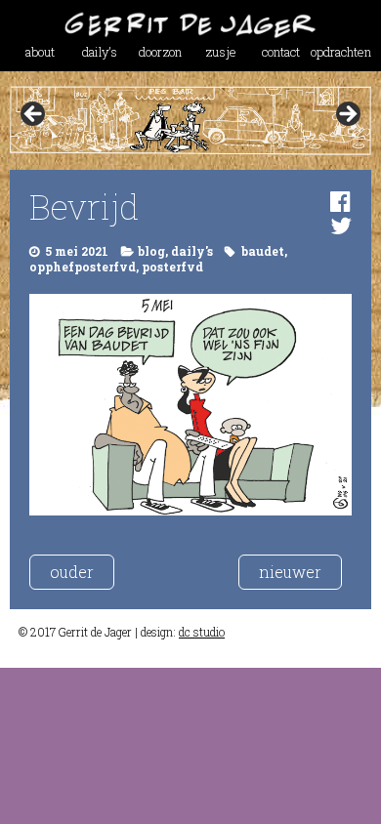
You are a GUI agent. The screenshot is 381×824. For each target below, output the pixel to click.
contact (281, 52)
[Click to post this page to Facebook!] (340, 201)
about (40, 52)
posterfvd (172, 266)
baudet (262, 251)
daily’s (99, 52)
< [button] (34, 115)
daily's (192, 251)
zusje (220, 52)
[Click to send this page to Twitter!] (341, 225)
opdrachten (341, 52)
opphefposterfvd (82, 266)
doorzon (160, 52)
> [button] (346, 115)
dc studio (202, 631)
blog (151, 251)
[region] (191, 120)
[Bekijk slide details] (191, 120)
